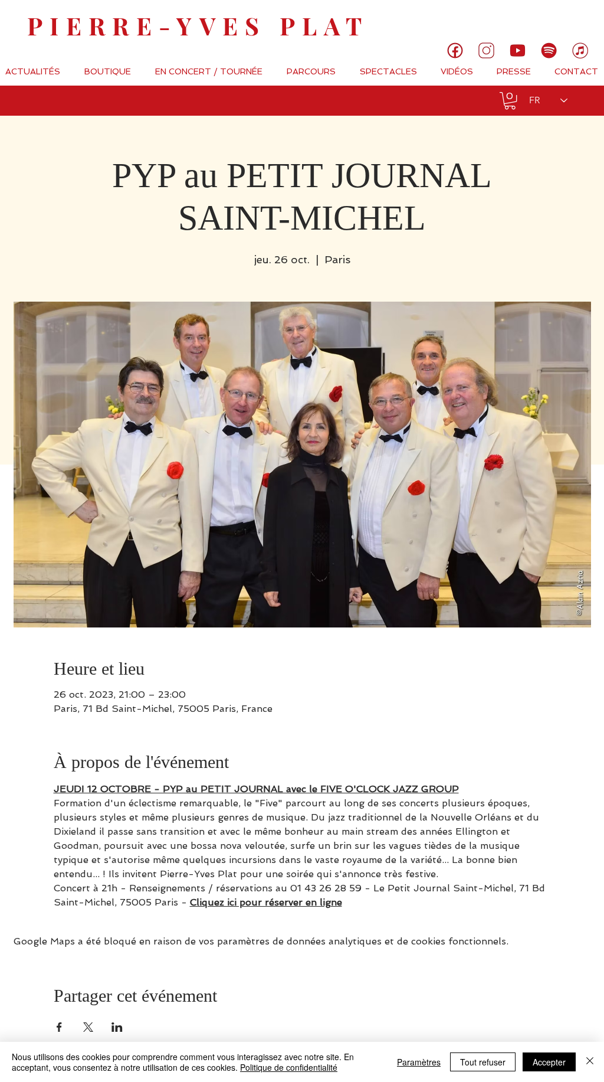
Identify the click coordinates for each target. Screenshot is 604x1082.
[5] (518, 50)
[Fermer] (590, 1062)
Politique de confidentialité (288, 1067)
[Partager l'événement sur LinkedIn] (117, 1027)
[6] (549, 50)
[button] (510, 100)
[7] (580, 50)
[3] (486, 50)
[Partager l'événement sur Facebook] (59, 1027)
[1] (455, 50)
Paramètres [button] (419, 1062)
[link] (555, 21)
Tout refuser (482, 1062)
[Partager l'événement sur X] (88, 1027)
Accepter (549, 1062)
